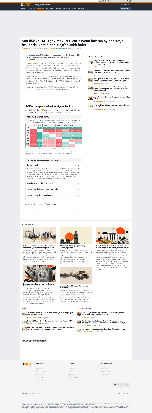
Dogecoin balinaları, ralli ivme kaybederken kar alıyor (39, 285)
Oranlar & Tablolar (28, 8)
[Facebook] (108, 1)
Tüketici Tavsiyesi (41, 380)
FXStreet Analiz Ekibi (100, 75)
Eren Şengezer (99, 93)
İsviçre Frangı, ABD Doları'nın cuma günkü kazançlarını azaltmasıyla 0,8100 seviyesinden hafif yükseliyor (111, 62)
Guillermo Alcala (99, 67)
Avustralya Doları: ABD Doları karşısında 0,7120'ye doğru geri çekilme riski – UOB (112, 71)
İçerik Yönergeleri (41, 371)
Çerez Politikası (105, 374)
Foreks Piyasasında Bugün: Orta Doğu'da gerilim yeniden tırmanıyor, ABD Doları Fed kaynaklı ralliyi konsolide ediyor (104, 322)
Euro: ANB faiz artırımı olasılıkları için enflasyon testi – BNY (111, 106)
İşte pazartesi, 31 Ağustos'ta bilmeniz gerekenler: (74, 287)
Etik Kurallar (39, 374)
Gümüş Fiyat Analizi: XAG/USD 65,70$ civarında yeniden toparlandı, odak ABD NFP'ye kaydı (111, 80)
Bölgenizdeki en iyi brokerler (34, 341)
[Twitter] (105, 1)
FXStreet (24, 3)
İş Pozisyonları (73, 374)
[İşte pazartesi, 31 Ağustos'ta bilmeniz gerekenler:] (76, 275)
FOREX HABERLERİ (95, 57)
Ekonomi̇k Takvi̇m (61, 8)
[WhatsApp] (100, 1)
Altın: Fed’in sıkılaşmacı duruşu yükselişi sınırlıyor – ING (112, 98)
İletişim (71, 368)
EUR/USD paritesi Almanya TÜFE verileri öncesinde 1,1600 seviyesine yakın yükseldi (39, 247)
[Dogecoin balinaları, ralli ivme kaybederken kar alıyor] (39, 273)
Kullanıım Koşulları (106, 364)
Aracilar (80, 8)
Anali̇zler (49, 8)
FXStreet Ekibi (51, 48)
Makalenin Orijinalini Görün (75, 48)
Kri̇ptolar (72, 8)
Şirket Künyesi (40, 377)
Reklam (71, 371)
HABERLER (25, 48)
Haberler (40, 8)
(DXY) (42, 110)
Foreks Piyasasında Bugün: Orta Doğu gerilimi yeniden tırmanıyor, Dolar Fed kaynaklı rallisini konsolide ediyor (111, 89)
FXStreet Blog (73, 377)
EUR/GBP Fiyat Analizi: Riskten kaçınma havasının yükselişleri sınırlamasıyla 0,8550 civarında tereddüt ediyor (50, 328)
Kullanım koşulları (106, 371)
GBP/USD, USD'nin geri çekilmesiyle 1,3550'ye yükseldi (73, 247)
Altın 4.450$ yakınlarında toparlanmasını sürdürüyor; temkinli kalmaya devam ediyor (112, 247)
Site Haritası (104, 368)
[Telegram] (103, 1)
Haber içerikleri (51, 204)
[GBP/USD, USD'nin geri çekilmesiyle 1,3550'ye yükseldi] (76, 235)
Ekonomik (33, 64)
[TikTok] (111, 1)
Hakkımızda (40, 364)
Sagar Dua (97, 83)
